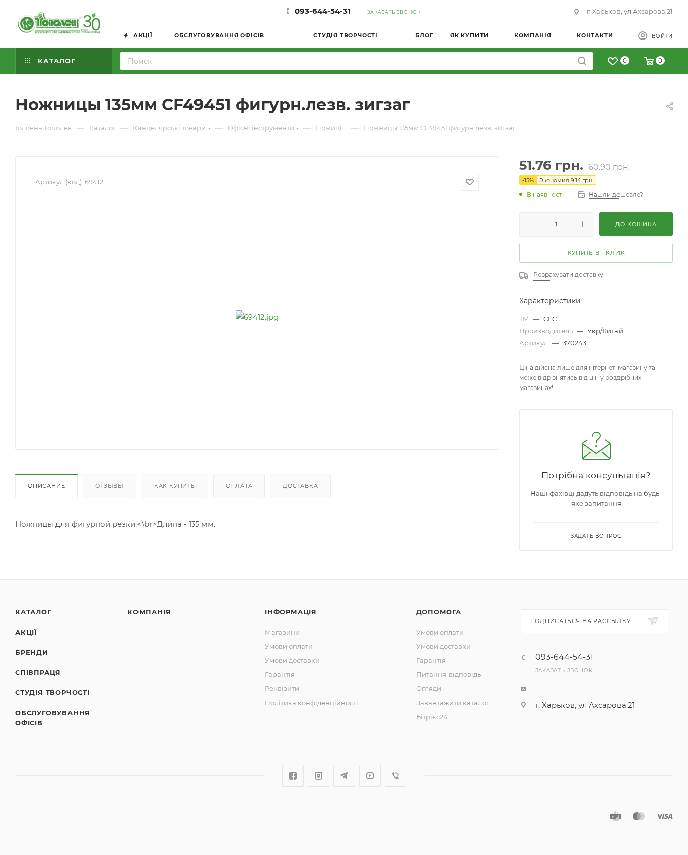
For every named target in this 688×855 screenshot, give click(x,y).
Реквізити (282, 688)
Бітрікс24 (432, 717)
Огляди (428, 688)
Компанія (149, 612)
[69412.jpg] (257, 316)
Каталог (33, 612)
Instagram (318, 776)
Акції (26, 632)
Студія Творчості (52, 692)
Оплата (239, 485)
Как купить (174, 485)
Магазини (282, 632)
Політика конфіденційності (311, 702)
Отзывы (109, 485)
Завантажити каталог (452, 702)
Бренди (31, 652)
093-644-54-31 (323, 11)
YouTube (370, 776)
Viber (395, 776)
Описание (46, 485)
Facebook (293, 776)
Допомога (438, 612)
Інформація (291, 612)
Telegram (344, 776)
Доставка (300, 485)
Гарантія (280, 674)
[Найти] (582, 61)
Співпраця (38, 672)
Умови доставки (292, 660)
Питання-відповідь (448, 674)
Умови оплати (289, 646)
